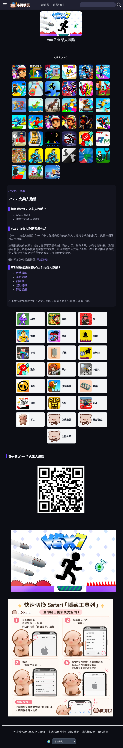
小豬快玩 (21, 731)
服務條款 (103, 731)
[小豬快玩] (20, 5)
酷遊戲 (20, 281)
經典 (22, 190)
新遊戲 (45, 4)
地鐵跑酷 (42, 259)
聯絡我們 (73, 731)
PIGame (40, 731)
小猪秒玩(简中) (56, 731)
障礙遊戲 (21, 289)
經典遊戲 (21, 272)
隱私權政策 (88, 731)
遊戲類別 (58, 4)
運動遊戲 (21, 285)
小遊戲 (12, 190)
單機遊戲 (21, 277)
